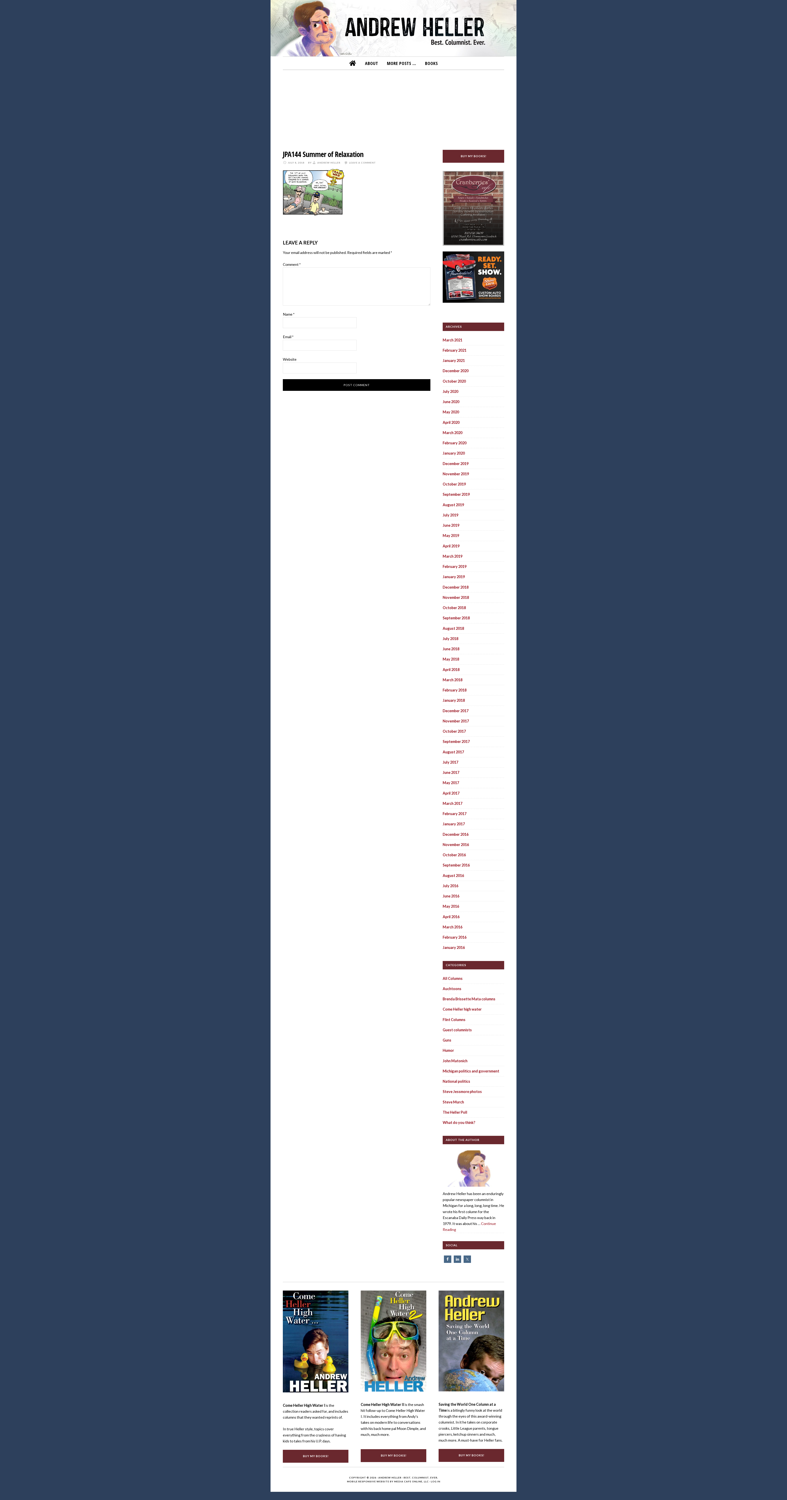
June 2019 (451, 525)
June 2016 (451, 896)
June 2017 (451, 772)
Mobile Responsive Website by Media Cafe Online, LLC (388, 1481)
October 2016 (454, 855)
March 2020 (452, 432)
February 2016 (454, 937)
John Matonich (455, 1061)
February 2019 (454, 566)
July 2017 (450, 762)
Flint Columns (454, 1019)
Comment (292, 264)
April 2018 (451, 669)
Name (289, 314)
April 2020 (451, 422)
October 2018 (454, 607)
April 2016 (451, 916)
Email (288, 336)
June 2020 (451, 401)
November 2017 (456, 721)
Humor (448, 1050)
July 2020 (450, 391)
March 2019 (452, 556)
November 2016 (456, 844)
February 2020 (454, 443)
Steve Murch (453, 1102)
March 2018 (452, 680)
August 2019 (453, 505)
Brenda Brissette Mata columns (469, 999)
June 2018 (451, 649)
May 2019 (451, 535)
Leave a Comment (362, 162)
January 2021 (454, 360)
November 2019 (456, 474)
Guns (447, 1040)
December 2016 (456, 834)
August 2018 (453, 628)
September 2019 (456, 494)
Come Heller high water (462, 1009)
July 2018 (450, 638)
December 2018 (456, 587)
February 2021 (454, 350)
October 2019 (454, 484)
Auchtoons (452, 988)
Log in (435, 1481)
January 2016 (454, 947)
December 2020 (456, 370)
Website (290, 359)
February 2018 (454, 690)
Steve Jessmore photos (462, 1091)
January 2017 (454, 824)
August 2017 (453, 752)
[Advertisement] (393, 107)
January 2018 (454, 700)
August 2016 (453, 875)
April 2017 (451, 793)
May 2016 (451, 906)
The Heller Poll (455, 1112)
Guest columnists (457, 1030)
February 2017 (454, 813)
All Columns (453, 978)
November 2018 (456, 597)
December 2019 (456, 463)
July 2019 (450, 515)
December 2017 (456, 710)
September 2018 (456, 618)
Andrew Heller (389, 1477)
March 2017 (452, 803)
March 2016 (452, 927)
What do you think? (459, 1122)
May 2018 (451, 659)
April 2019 (451, 546)
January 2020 (454, 453)
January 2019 (454, 576)
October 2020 (454, 381)
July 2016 (450, 886)
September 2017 (456, 741)
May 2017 (451, 782)
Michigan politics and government (471, 1071)
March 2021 (452, 340)
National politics (456, 1081)
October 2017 (454, 731)
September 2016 (456, 865)
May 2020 (451, 412)
